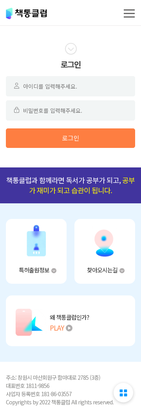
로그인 (71, 137)
